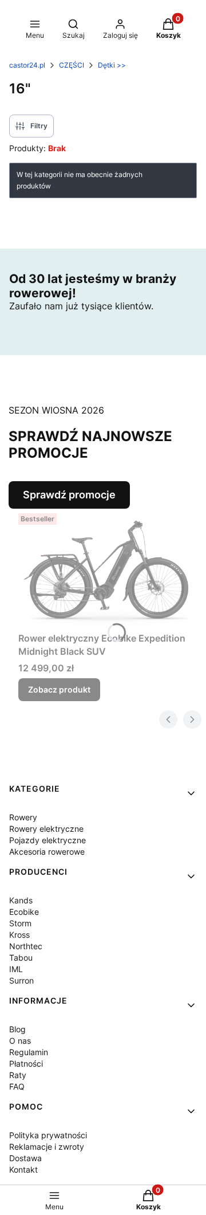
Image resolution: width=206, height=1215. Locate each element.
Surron (21, 980)
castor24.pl (27, 65)
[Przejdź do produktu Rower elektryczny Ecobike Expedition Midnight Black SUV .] (107, 568)
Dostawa (25, 1158)
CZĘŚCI (71, 65)
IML (16, 969)
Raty (17, 1075)
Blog (17, 1029)
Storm (20, 923)
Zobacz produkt (59, 689)
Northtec (25, 946)
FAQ (17, 1086)
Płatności (26, 1063)
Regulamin (28, 1052)
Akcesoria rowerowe (47, 851)
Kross (19, 934)
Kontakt (23, 1169)
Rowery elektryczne (46, 828)
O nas (20, 1040)
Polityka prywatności (48, 1135)
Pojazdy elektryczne (47, 840)
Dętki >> (112, 65)
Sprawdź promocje (69, 495)
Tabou (21, 957)
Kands (21, 900)
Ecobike (24, 912)
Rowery (23, 817)
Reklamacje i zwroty (46, 1146)
